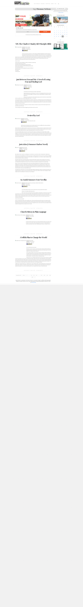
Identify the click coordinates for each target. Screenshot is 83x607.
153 (47, 275)
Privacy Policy (34, 282)
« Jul (60, 39)
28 (62, 36)
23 (66, 34)
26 (58, 36)
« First (24, 275)
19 (58, 34)
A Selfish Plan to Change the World (33, 237)
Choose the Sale (47, 3)
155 (32, 277)
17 (54, 34)
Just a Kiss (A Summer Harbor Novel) (33, 144)
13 (60, 32)
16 (66, 32)
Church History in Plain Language (33, 212)
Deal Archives (43, 3)
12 (58, 32)
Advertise (52, 3)
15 (64, 32)
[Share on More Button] (40, 73)
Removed (28, 75)
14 (62, 32)
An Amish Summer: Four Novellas (33, 180)
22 (64, 34)
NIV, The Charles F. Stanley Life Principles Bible (33, 44)
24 (54, 36)
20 (60, 34)
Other (55, 3)
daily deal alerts (61, 12)
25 (56, 36)
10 (31, 275)
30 (36, 275)
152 (44, 275)
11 (56, 32)
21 (62, 34)
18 (56, 34)
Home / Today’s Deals (37, 3)
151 (41, 275)
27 (60, 36)
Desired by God (33, 115)
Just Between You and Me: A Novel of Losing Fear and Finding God (33, 80)
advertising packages (63, 23)
